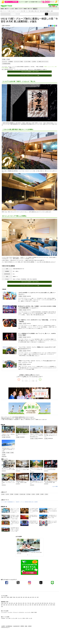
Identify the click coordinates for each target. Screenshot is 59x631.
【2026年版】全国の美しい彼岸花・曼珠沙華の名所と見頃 (33, 516)
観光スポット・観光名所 (15, 501)
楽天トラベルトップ (4, 11)
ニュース (18, 11)
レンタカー (12, 8)
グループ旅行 (28, 61)
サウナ (7, 501)
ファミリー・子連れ (19, 61)
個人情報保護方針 (9, 626)
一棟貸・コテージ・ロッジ (43, 61)
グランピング (23, 501)
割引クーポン (30, 8)
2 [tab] (29, 554)
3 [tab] (31, 554)
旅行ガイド (35, 8)
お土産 (32, 501)
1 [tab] (27, 554)
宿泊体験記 (9, 501)
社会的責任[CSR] (16, 626)
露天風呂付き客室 (7, 63)
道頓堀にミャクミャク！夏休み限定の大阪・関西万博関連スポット (52, 522)
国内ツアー (7, 8)
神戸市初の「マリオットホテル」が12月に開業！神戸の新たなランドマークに (50, 435)
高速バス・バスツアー (19, 8)
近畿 (4, 59)
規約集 (26, 626)
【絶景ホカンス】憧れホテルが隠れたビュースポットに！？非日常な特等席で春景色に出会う (36, 435)
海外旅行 (25, 8)
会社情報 (3, 626)
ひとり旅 (34, 501)
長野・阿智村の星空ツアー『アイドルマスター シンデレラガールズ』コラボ (36, 482)
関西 (21, 296)
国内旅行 (2, 8)
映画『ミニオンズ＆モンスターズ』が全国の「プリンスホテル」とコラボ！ (8, 482)
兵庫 (46, 438)
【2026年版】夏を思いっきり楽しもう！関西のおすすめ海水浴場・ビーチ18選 (8, 449)
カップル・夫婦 (3, 501)
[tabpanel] (29, 546)
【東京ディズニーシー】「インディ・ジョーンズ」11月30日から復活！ (36, 469)
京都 (32, 438)
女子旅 (34, 61)
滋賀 (18, 437)
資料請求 (29, 626)
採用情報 (22, 626)
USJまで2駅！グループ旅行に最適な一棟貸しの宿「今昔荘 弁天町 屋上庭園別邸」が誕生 (37, 11)
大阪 (9, 59)
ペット (20, 501)
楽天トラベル (6, 6)
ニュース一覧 (54, 486)
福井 (12, 452)
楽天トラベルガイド (12, 11)
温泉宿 (36, 501)
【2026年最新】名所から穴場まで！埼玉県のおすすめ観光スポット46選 (52, 516)
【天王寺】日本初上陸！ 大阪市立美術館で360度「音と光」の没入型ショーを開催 (33, 522)
